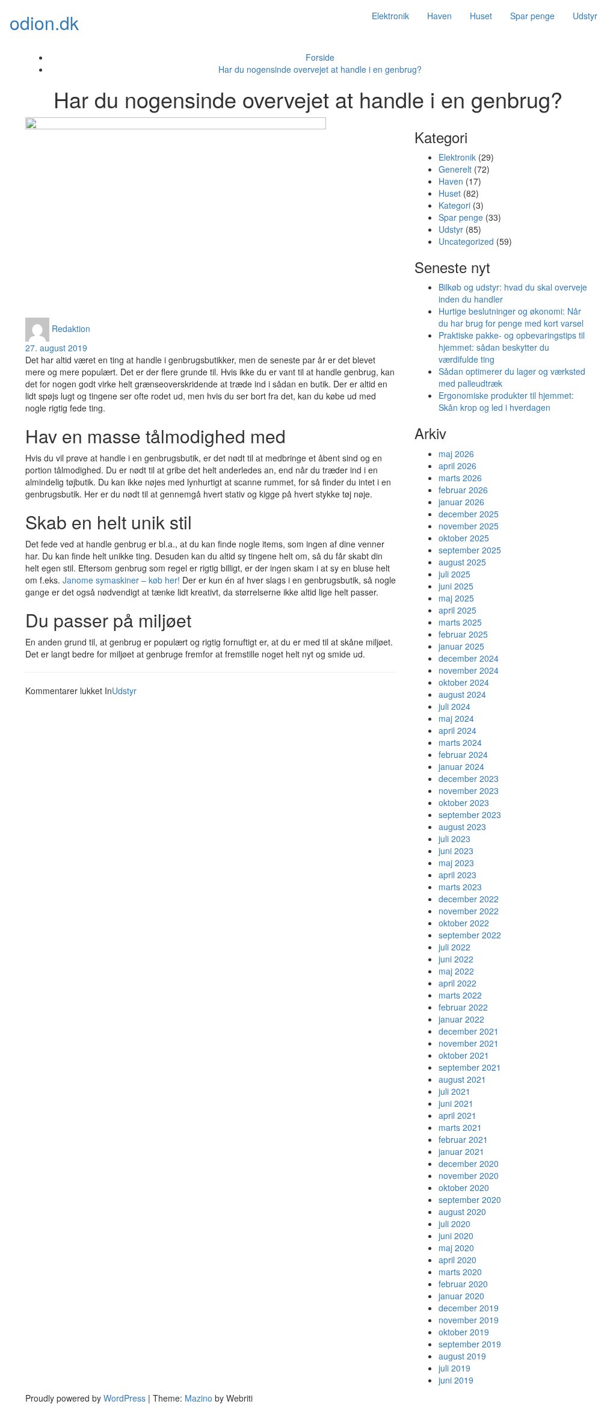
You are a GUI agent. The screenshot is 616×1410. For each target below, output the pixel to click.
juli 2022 (454, 947)
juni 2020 (456, 1236)
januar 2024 (461, 766)
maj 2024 (456, 718)
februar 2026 (463, 490)
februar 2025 (463, 634)
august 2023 (462, 826)
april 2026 (457, 466)
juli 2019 (454, 1368)
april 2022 (457, 983)
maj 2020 (456, 1248)
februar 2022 (463, 1007)
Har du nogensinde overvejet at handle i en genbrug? (320, 69)
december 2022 (469, 899)
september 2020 (470, 1199)
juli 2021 (454, 1091)
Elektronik (390, 16)
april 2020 (457, 1260)
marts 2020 (460, 1272)
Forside (320, 57)
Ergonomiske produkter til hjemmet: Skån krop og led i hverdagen (506, 401)
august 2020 (462, 1211)
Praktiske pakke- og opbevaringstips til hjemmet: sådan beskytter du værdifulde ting (512, 347)
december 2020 (469, 1163)
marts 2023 (460, 887)
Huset (481, 16)
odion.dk (44, 22)
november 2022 (469, 911)
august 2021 (462, 1079)
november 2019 (469, 1320)
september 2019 (470, 1344)
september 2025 (470, 550)
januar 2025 (461, 646)
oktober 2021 (464, 1055)
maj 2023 (456, 863)
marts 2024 (460, 742)
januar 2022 (461, 1019)
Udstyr (585, 16)
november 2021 (469, 1043)
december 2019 (469, 1308)
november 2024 (469, 670)
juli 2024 (454, 706)
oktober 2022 (464, 923)
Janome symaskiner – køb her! (121, 580)
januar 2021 (461, 1151)
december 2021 (469, 1031)
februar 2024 (463, 754)
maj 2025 (456, 598)
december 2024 (469, 658)
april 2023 (457, 875)
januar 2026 (461, 502)
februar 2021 (463, 1139)
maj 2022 (456, 971)
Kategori (454, 205)
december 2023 (469, 778)
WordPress (124, 1398)
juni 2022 (456, 959)
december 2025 (469, 514)
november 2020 (469, 1175)
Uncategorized (466, 241)
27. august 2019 (56, 348)
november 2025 (469, 526)
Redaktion (71, 328)
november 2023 (469, 790)
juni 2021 (456, 1103)
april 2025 (457, 610)
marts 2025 (460, 622)
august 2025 (462, 562)
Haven (439, 16)
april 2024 (457, 730)
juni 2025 (456, 586)
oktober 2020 (464, 1187)
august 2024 (462, 694)
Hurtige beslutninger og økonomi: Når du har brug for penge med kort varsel (511, 317)
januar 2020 (461, 1296)
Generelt (455, 169)
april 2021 (457, 1115)
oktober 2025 (464, 538)
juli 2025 (454, 574)
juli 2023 (454, 839)
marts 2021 (460, 1127)
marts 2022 (460, 995)
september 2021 (470, 1067)
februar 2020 (463, 1284)
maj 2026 (456, 454)
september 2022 (470, 935)
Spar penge (532, 16)
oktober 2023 (464, 802)
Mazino (198, 1398)
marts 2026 (460, 478)
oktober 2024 (464, 682)
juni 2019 (456, 1380)
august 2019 (462, 1356)
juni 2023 (456, 851)
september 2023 (470, 814)
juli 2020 (454, 1224)
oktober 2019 (464, 1332)
